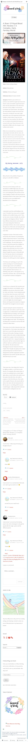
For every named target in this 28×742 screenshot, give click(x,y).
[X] (4, 637)
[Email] (9, 637)
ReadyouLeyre (11, 516)
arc (4, 410)
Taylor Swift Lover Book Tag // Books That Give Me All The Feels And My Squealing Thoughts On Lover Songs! (19, 420)
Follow (6, 680)
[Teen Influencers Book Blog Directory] (14, 725)
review (8, 410)
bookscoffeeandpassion (14, 477)
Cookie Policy (5, 736)
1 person (9, 449)
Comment (20, 581)
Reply (4, 452)
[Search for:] (10, 647)
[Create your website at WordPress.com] (14, 1)
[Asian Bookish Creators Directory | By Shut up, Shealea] (3, 729)
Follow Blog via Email (9, 661)
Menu (14, 17)
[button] (14, 705)
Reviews (10, 408)
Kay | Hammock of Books (16, 458)
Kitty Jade (10, 438)
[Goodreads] (7, 637)
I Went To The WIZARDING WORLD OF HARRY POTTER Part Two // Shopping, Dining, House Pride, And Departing (8, 421)
